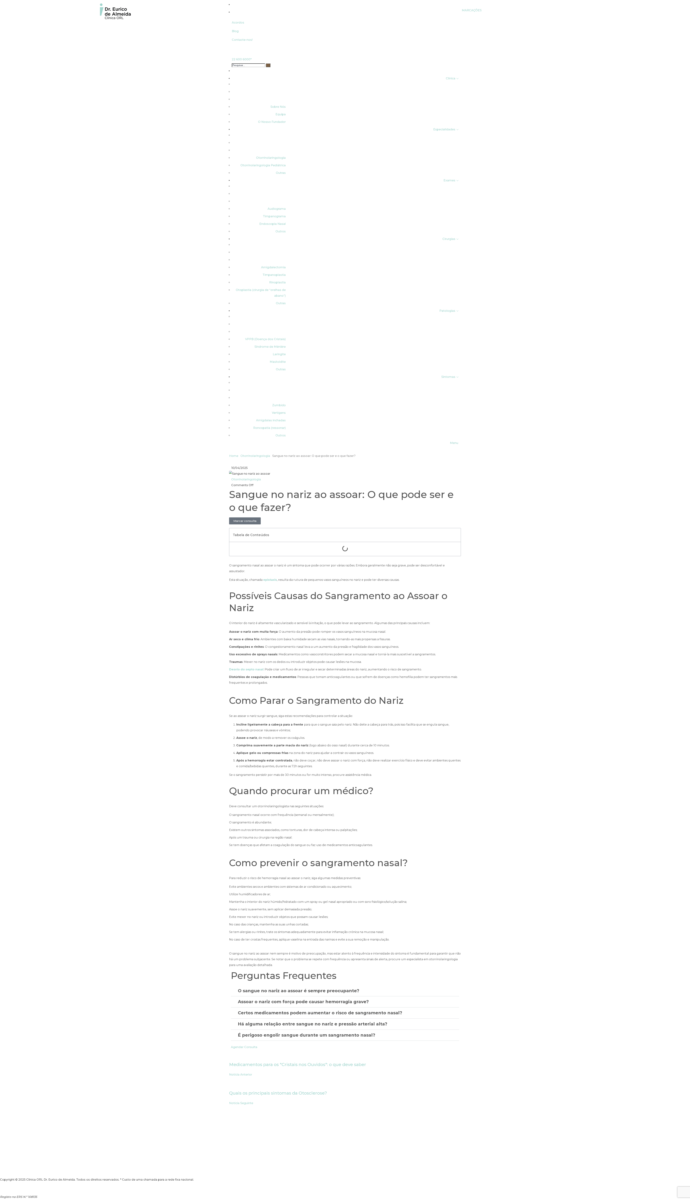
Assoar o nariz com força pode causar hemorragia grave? (303, 1001)
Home (233, 456)
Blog (235, 31)
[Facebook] (14, 1166)
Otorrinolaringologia (255, 456)
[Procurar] (268, 65)
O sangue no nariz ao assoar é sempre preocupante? (298, 990)
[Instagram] (4, 1166)
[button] (456, 535)
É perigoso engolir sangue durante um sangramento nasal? (306, 1035)
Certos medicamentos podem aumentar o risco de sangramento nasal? (320, 1012)
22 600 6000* (242, 59)
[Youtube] (23, 1166)
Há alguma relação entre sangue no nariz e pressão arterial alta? (312, 1024)
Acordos (238, 22)
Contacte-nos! (242, 39)
